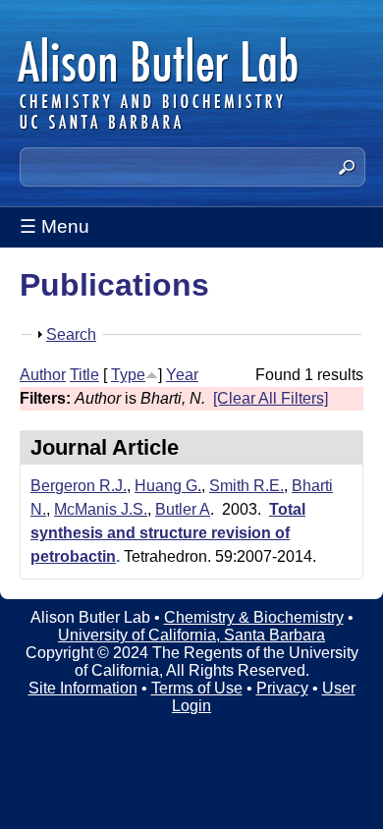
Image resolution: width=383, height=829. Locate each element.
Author (43, 374)
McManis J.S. (100, 509)
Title (84, 374)
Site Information (82, 688)
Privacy (282, 688)
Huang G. (168, 485)
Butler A (182, 509)
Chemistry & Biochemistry (254, 617)
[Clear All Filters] (270, 398)
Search (71, 334)
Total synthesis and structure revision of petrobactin (167, 533)
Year (182, 374)
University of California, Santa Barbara (191, 635)
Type (128, 374)
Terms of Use (197, 688)
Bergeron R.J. (78, 485)
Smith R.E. (246, 485)
